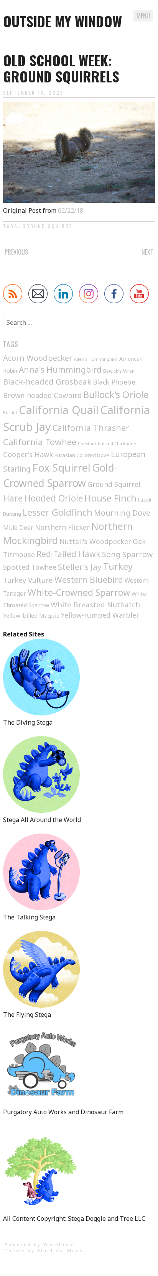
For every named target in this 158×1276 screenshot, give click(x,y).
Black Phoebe (114, 381)
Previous (16, 252)
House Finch (110, 498)
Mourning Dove (122, 513)
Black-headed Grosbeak (47, 381)
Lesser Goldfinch (57, 512)
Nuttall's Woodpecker (95, 541)
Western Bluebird (88, 579)
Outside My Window (62, 21)
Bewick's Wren (119, 371)
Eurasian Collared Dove (81, 455)
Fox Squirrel (61, 467)
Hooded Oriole (53, 498)
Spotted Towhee (29, 567)
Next (147, 252)
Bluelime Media (61, 1250)
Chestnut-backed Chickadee (107, 443)
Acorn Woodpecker (37, 358)
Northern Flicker (62, 527)
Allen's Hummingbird (96, 359)
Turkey (118, 566)
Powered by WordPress (41, 1244)
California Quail (59, 409)
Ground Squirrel (49, 226)
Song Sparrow (127, 554)
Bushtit (10, 412)
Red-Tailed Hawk (68, 553)
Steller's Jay (80, 566)
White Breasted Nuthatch (95, 605)
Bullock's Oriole (115, 394)
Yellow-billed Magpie (31, 615)
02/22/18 (70, 210)
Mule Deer (18, 527)
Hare (13, 498)
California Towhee (39, 442)
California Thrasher (91, 427)
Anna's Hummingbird (60, 369)
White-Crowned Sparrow (79, 592)
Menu (143, 15)
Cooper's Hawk (28, 454)
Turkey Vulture (28, 580)
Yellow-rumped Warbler (100, 615)
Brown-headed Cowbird (42, 395)
